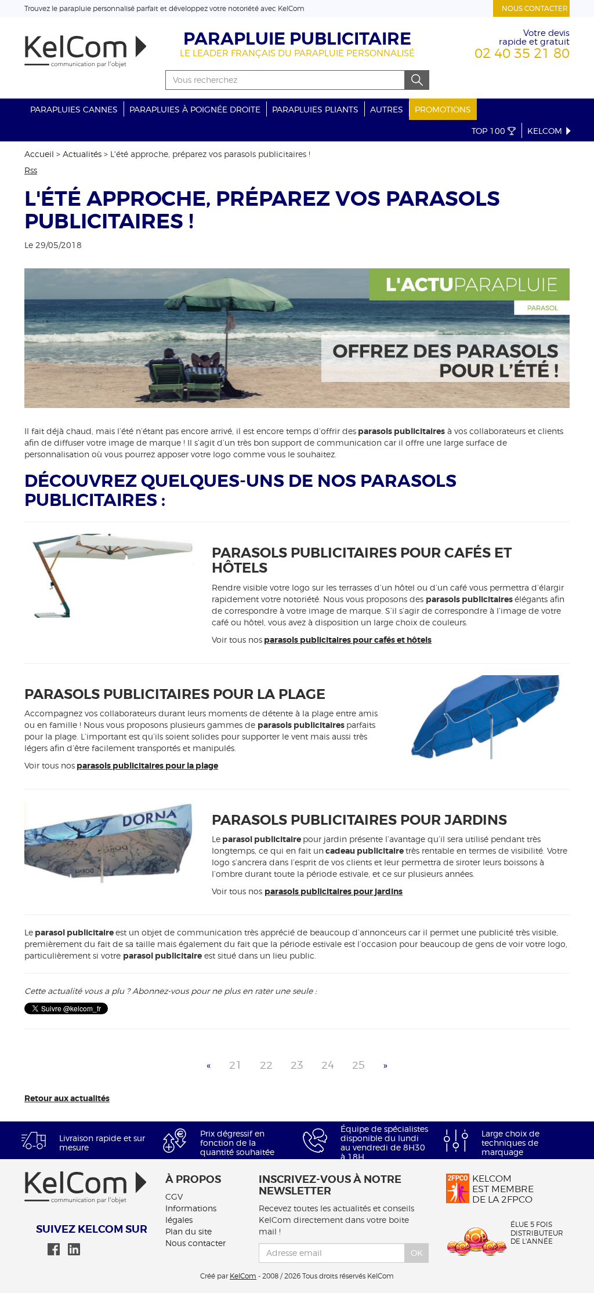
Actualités (82, 154)
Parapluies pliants (315, 109)
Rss (30, 170)
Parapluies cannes (74, 109)
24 (327, 1065)
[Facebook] (54, 1249)
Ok (417, 1253)
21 (235, 1065)
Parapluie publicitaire (297, 39)
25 (358, 1065)
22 (266, 1065)
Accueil (39, 154)
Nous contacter (535, 8)
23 (297, 1065)
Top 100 (490, 131)
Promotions (443, 109)
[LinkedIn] (74, 1249)
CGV (174, 1196)
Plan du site (188, 1231)
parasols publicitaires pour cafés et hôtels (348, 640)
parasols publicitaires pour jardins (334, 891)
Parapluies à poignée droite (194, 109)
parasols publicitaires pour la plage (147, 765)
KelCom (545, 131)
